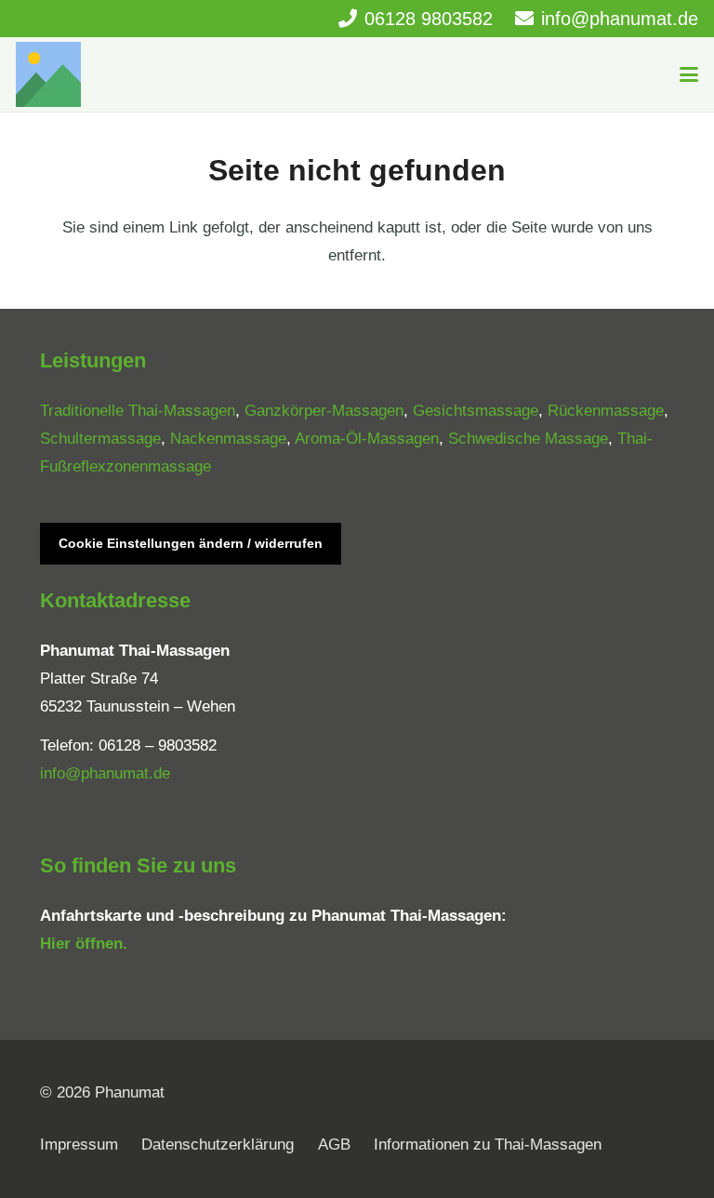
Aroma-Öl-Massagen (367, 438)
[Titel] (48, 74)
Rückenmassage (606, 410)
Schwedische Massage (528, 438)
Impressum (79, 1144)
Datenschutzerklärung (217, 1144)
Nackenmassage (228, 438)
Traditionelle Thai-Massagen (137, 410)
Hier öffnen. (83, 943)
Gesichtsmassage (475, 410)
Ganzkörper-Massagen (324, 410)
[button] (688, 74)
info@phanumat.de (105, 773)
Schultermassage (100, 438)
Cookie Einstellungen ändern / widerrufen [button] (191, 543)
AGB (334, 1144)
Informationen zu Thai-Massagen (488, 1144)
